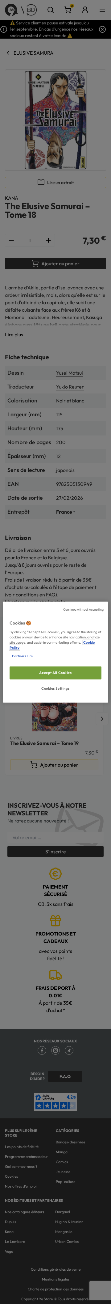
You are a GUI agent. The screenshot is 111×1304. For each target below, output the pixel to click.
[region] (55, 652)
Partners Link (22, 656)
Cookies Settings (55, 688)
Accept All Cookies (55, 673)
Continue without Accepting (83, 609)
